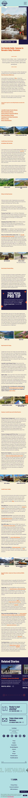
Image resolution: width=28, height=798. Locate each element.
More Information (10, 796)
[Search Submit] (26, 762)
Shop (14, 751)
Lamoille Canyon (7, 41)
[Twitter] (8, 736)
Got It (25, 795)
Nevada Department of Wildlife (16, 387)
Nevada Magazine (14, 747)
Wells (18, 600)
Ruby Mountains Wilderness (7, 74)
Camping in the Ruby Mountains (9, 117)
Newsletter (14, 745)
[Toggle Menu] (25, 3)
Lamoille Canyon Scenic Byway (9, 110)
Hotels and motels (16, 547)
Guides (14, 742)
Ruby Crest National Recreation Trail (14, 455)
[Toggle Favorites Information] (26, 401)
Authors (14, 749)
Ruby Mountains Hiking (7, 111)
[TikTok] (24, 736)
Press (14, 740)
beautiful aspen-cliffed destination (18, 588)
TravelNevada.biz (14, 757)
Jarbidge (18, 646)
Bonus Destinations (6, 120)
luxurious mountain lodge (9, 525)
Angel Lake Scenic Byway (15, 601)
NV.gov (14, 753)
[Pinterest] (16, 736)
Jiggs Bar (20, 636)
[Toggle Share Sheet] (26, 396)
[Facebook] (4, 736)
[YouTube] (20, 736)
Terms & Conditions (14, 787)
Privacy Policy (14, 784)
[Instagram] (12, 736)
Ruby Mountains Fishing (7, 115)
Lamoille (22, 151)
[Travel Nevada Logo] (4, 3)
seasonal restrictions (11, 625)
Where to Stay (5, 118)
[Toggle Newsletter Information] (26, 399)
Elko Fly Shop (12, 390)
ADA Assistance (14, 789)
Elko (16, 78)
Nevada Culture (14, 755)
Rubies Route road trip (15, 645)
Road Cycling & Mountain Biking (9, 113)
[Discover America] (14, 779)
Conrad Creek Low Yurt (6, 518)
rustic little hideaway (15, 537)
